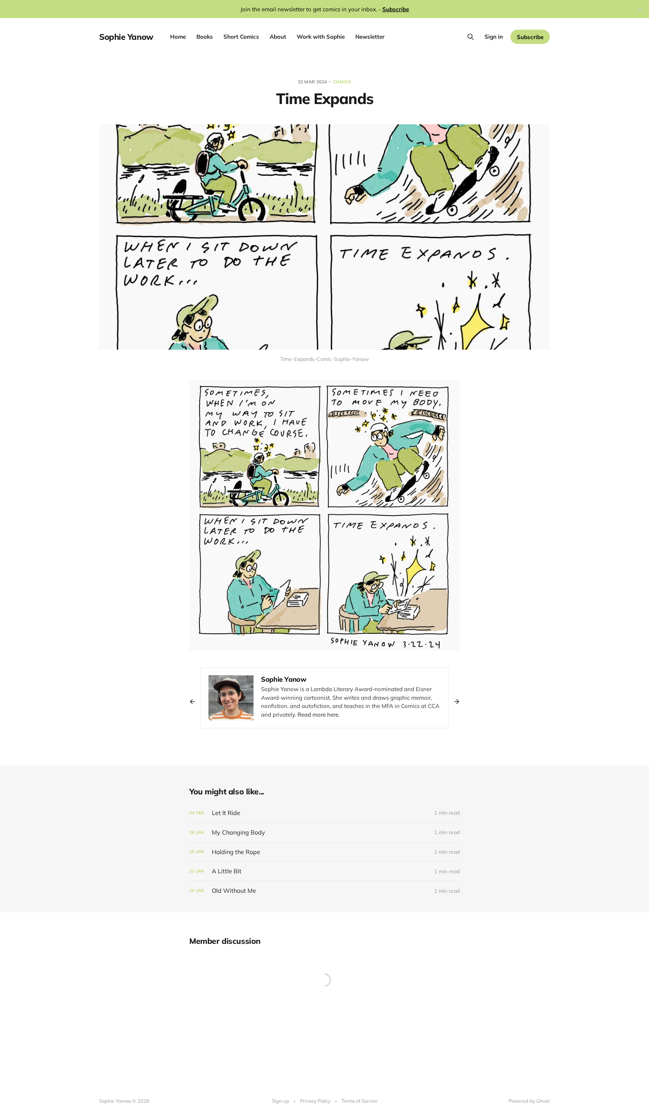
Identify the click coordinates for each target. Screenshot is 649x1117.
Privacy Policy (315, 1101)
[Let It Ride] (324, 813)
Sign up (280, 1101)
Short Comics (241, 36)
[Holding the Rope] (324, 852)
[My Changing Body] (324, 832)
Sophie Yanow (126, 37)
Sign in (493, 36)
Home (178, 36)
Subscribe (530, 37)
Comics (342, 82)
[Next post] (454, 701)
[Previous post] (195, 701)
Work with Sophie (321, 36)
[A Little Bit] (324, 871)
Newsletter (370, 36)
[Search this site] (470, 36)
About (278, 36)
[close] (640, 9)
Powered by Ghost (529, 1101)
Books (204, 36)
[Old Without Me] (324, 890)
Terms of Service (359, 1101)
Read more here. (318, 714)
